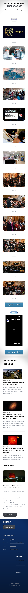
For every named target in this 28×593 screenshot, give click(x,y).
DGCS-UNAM (17, 585)
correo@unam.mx (14, 549)
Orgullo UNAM (19, 564)
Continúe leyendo (10, 514)
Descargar (14, 42)
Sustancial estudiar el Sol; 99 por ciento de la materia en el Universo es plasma (13, 450)
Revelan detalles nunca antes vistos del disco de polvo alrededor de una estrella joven (13, 416)
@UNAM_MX (12, 540)
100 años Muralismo (20, 560)
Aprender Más (9, 527)
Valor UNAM (18, 572)
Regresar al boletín (14, 305)
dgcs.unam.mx (13, 546)
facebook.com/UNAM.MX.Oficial (17, 543)
